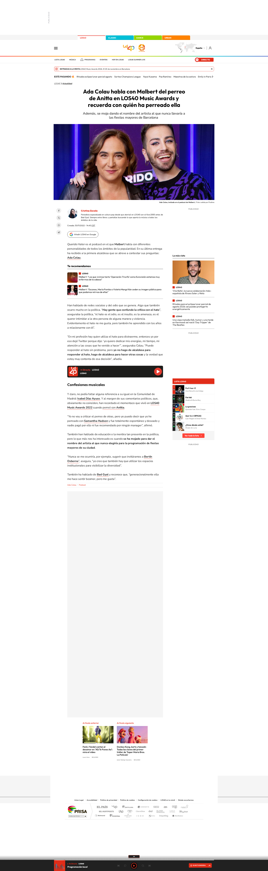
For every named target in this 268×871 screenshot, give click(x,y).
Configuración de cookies (147, 800)
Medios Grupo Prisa (77, 816)
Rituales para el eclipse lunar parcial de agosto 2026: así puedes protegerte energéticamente (192, 307)
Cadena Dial (150, 810)
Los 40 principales (115, 807)
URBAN (168, 38)
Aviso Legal (79, 800)
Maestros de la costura (185, 76)
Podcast (82, 485)
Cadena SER (155, 807)
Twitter (58, 217)
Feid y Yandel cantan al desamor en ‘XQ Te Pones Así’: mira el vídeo (98, 749)
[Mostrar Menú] (58, 48)
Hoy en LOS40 (118, 60)
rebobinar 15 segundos (125, 865)
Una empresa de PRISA (77, 809)
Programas (89, 60)
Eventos (103, 60)
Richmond (100, 815)
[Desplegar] (134, 856)
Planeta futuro (171, 810)
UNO (121, 810)
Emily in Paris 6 (205, 76)
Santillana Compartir (143, 807)
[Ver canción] (179, 389)
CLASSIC (112, 38)
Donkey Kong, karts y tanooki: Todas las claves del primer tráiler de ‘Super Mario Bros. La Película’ (131, 750)
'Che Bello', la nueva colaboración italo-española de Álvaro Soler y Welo (192, 292)
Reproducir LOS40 (158, 371)
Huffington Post (106, 810)
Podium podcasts (127, 815)
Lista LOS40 (59, 60)
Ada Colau (71, 485)
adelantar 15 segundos (143, 865)
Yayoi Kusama (150, 76)
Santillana (129, 807)
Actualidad (67, 83)
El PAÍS (102, 807)
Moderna (114, 815)
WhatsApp (58, 225)
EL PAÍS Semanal (161, 810)
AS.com (164, 807)
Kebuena (181, 810)
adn (173, 807)
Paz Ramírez (165, 76)
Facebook (58, 210)
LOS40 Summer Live (136, 60)
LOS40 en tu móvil (168, 800)
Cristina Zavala (89, 210)
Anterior (118, 865)
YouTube (128, 770)
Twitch (145, 770)
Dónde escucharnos (186, 800)
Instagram (117, 770)
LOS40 (83, 38)
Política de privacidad (108, 800)
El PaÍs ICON (139, 815)
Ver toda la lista (192, 435)
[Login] (210, 47)
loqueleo (164, 815)
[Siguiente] (212, 76)
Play (134, 866)
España (199, 48)
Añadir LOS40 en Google (85, 234)
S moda (151, 815)
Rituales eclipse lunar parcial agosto (94, 76)
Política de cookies (127, 800)
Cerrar (212, 69)
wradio (129, 810)
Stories (151, 770)
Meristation (177, 815)
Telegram (58, 232)
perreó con (113, 407)
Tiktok (123, 770)
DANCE (139, 38)
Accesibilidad (92, 800)
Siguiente (149, 865)
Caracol (184, 807)
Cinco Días (140, 810)
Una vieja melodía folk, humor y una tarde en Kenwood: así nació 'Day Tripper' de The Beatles (193, 322)
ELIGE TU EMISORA (199, 865)
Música (72, 60)
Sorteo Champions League (127, 76)
